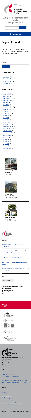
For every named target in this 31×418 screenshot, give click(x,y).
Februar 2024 (7, 124)
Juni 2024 (6, 116)
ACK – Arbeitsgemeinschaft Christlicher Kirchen (14, 380)
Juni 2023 (6, 139)
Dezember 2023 (8, 126)
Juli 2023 (5, 137)
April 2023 (6, 144)
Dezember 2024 (8, 107)
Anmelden (4, 392)
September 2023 (8, 133)
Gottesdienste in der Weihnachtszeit (11, 257)
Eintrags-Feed (5, 394)
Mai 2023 (6, 142)
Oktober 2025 (7, 102)
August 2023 (7, 135)
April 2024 (6, 120)
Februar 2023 (7, 148)
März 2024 (6, 122)
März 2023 (6, 146)
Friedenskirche (7, 81)
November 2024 (8, 109)
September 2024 (8, 111)
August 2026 (7, 94)
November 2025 (8, 100)
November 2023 (8, 129)
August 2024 (7, 113)
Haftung (20, 403)
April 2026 (6, 96)
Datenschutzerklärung (8, 404)
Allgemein (6, 77)
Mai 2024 (6, 118)
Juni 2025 (6, 105)
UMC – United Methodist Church (10, 376)
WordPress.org (6, 398)
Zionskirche (6, 83)
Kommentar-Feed (6, 396)
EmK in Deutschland (7, 374)
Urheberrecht (12, 403)
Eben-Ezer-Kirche (8, 79)
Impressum (5, 403)
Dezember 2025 (8, 98)
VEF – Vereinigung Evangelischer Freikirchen (14, 382)
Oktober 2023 (7, 131)
